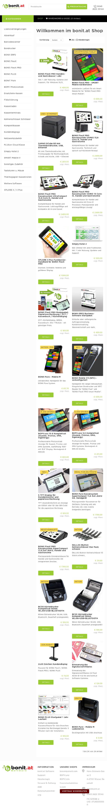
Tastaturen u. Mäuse (14, 171)
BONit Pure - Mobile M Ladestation (83, 728)
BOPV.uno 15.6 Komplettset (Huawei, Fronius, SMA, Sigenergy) (52, 436)
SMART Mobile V (12, 158)
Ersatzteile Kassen (13, 93)
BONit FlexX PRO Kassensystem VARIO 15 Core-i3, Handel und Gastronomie (87, 194)
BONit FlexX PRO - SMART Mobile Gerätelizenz (85, 84)
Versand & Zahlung (47, 783)
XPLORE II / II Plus (13, 190)
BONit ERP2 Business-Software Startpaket (83, 315)
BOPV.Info (65, 779)
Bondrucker (10, 48)
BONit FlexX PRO (12, 68)
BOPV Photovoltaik (13, 87)
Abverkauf (9, 35)
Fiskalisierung (11, 100)
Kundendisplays (12, 132)
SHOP (40, 18)
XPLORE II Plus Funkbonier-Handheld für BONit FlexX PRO (52, 262)
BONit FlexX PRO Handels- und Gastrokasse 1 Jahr (51, 75)
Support (41, 775)
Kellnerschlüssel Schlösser (17, 119)
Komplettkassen (12, 126)
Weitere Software (13, 184)
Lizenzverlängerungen (15, 29)
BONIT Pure (10, 81)
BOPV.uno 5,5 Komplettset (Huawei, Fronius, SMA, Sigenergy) (85, 435)
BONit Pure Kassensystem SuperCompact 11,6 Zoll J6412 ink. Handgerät (87, 496)
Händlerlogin (83, 40)
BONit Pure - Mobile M (49, 377)
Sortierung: (44, 40)
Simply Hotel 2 (11, 151)
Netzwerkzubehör (13, 138)
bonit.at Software (46, 771)
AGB (40, 787)
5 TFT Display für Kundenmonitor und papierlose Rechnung (48, 497)
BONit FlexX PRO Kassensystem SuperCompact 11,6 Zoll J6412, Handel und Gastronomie (53, 550)
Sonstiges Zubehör (13, 164)
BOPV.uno (64, 775)
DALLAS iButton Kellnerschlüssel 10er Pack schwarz (85, 547)
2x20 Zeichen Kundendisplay (52, 664)
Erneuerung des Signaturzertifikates (82, 666)
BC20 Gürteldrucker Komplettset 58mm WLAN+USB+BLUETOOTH (85, 616)
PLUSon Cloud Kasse (14, 145)
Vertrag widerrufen (74, 791)
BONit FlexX (10, 61)
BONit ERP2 (10, 55)
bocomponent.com (69, 771)
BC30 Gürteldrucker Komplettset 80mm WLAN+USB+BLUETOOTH (51, 609)
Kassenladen (10, 106)
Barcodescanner (12, 42)
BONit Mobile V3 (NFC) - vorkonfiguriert (84, 379)
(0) (72, 40)
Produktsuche (77, 7)
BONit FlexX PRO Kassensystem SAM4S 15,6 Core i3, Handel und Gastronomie (85, 139)
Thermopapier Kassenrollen (18, 177)
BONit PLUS (10, 74)
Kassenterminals (12, 113)
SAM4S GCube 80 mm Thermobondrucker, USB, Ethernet (51, 146)
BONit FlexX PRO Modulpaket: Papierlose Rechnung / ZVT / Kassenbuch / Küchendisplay (53, 314)
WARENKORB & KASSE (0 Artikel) (64, 18)
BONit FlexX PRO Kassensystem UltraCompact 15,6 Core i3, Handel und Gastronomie (52, 197)
